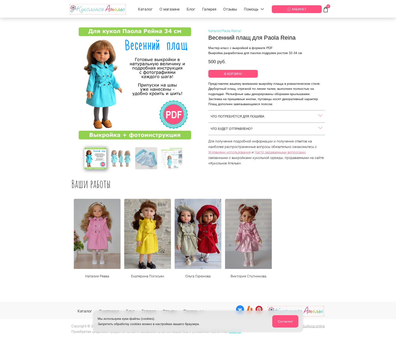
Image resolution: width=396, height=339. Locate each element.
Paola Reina (231, 31)
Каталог (214, 31)
